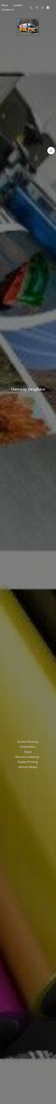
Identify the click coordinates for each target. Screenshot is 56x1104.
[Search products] (51, 150)
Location (18, 5)
